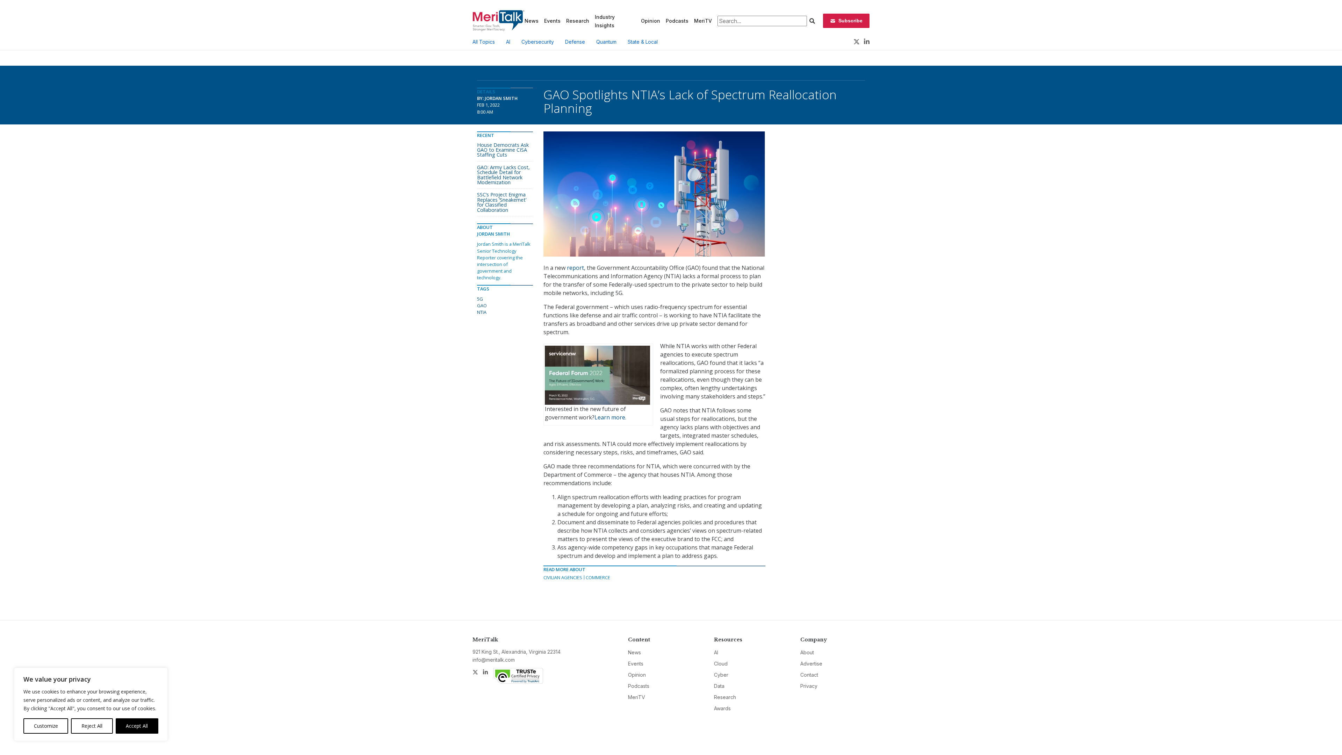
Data (719, 686)
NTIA (481, 312)
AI (508, 42)
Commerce (598, 577)
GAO (482, 305)
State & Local (643, 42)
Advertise (811, 664)
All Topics (483, 42)
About (807, 652)
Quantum (606, 42)
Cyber (721, 675)
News (532, 21)
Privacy (808, 686)
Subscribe (850, 20)
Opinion (650, 21)
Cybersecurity (537, 42)
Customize (46, 725)
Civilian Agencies (562, 577)
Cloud (721, 664)
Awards (722, 708)
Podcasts (677, 21)
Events (552, 21)
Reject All (91, 725)
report (575, 268)
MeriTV (703, 21)
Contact (809, 675)
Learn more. (610, 417)
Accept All (137, 725)
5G (480, 299)
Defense (575, 42)
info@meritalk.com (493, 660)
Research (577, 21)
